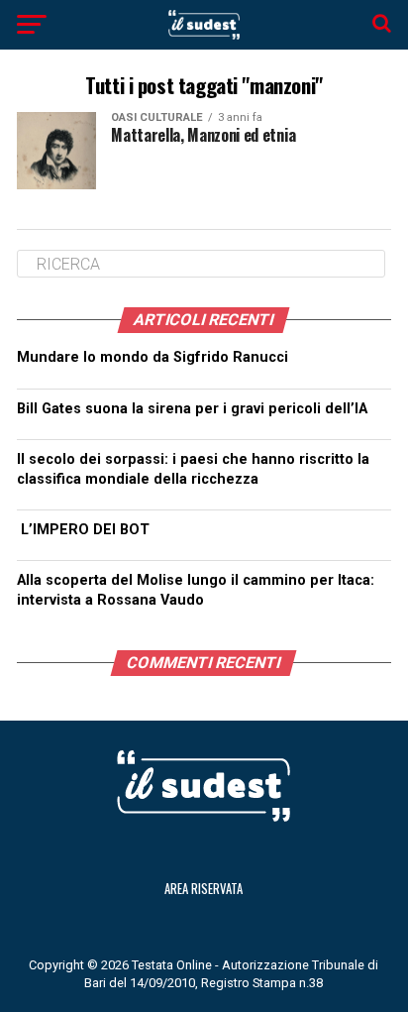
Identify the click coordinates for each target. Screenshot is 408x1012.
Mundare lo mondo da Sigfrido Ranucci (152, 357)
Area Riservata (203, 888)
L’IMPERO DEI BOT (85, 529)
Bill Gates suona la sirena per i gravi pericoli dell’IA (192, 408)
